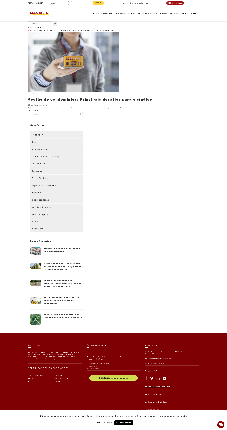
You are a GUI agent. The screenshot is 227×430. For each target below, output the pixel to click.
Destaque (36, 171)
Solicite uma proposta (114, 378)
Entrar (98, 3)
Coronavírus (38, 163)
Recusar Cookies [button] (104, 423)
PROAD (58, 381)
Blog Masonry (39, 149)
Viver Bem (110, 30)
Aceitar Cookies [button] (123, 423)
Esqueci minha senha (130, 3)
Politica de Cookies (154, 394)
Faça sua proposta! (37, 27)
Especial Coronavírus (43, 185)
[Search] (81, 114)
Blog (35, 30)
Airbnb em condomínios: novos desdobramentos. (107, 352)
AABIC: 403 (33, 378)
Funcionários (98, 30)
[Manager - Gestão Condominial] (40, 13)
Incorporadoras (40, 200)
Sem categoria (40, 214)
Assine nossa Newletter (158, 387)
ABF (30, 381)
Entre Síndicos (40, 178)
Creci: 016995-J (35, 375)
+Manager (37, 135)
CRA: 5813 (59, 375)
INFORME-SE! (34, 111)
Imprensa (36, 192)
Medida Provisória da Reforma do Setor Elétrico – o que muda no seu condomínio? (62, 267)
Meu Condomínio (46, 30)
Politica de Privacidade (156, 402)
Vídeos (35, 221)
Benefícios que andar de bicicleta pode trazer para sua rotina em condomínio (62, 284)
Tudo (30, 30)
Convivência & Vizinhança (67, 30)
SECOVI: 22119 (61, 378)
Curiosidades (86, 30)
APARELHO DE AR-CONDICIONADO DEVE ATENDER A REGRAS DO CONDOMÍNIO (61, 301)
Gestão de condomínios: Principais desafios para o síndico (90, 99)
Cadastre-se (143, 3)
